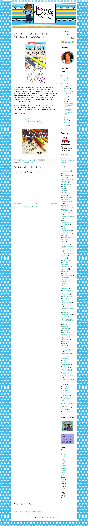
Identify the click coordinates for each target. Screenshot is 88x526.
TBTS (64, 360)
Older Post (53, 204)
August (66, 94)
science (64, 345)
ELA (63, 242)
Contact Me (30, 26)
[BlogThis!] (40, 160)
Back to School (66, 180)
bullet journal (66, 193)
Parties (48, 26)
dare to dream (66, 231)
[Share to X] (41, 160)
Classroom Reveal (67, 213)
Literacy (64, 300)
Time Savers (66, 382)
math (64, 312)
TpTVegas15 (66, 391)
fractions (65, 256)
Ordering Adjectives (65, 327)
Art (19, 162)
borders (64, 186)
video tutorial (66, 393)
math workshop (67, 315)
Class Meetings (67, 197)
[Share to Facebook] (42, 160)
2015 (64, 86)
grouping (65, 269)
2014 (64, 128)
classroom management (66, 206)
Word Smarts (66, 407)
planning (65, 337)
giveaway (65, 264)
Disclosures (40, 26)
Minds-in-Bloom (19, 89)
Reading (64, 341)
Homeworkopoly (67, 275)
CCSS (64, 195)
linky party (65, 298)
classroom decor (67, 202)
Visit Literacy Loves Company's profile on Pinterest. (67, 160)
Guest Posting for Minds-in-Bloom (68, 105)
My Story (21, 26)
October (67, 88)
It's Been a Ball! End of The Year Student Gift (69, 112)
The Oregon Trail (67, 376)
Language (65, 288)
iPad (63, 284)
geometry (65, 260)
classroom (32, 162)
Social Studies (66, 354)
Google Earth (66, 267)
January (66, 125)
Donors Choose (67, 237)
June (65, 99)
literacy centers (67, 303)
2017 (64, 81)
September (68, 91)
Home (14, 26)
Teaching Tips (66, 370)
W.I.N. (64, 401)
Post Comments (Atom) (29, 207)
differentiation (66, 233)
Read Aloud (65, 339)
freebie (64, 258)
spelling (64, 356)
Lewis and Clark (67, 296)
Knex (63, 286)
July (65, 96)
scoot (64, 348)
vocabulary (65, 395)
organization (66, 330)
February (67, 122)
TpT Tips (65, 388)
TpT (63, 384)
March (66, 120)
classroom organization (66, 210)
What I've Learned (68, 403)
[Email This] (39, 160)
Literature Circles (67, 309)
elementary (65, 244)
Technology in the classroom (67, 373)
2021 (64, 75)
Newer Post (17, 204)
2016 (64, 83)
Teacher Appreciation (66, 363)
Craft (63, 226)
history (64, 273)
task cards (65, 358)
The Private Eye (67, 380)
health (64, 271)
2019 (64, 78)
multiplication (66, 317)
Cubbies (64, 228)
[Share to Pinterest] (44, 160)
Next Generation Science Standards (68, 319)
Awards (64, 177)
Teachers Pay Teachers (66, 367)
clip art (64, 220)
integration (65, 278)
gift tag (64, 262)
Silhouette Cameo (67, 350)
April (66, 117)
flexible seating (67, 253)
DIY (63, 235)
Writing (64, 409)
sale (63, 343)
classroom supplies (68, 217)
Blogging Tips (66, 184)
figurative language (68, 250)
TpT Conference (67, 386)
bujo (63, 191)
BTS (63, 188)
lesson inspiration (67, 290)
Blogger (52, 517)
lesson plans (66, 294)
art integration (25, 162)
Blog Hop (65, 182)
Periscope (65, 332)
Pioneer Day (66, 335)
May (65, 101)
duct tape (65, 239)
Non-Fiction (66, 324)
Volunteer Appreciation (66, 398)
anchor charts (66, 171)
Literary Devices (67, 305)
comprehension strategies (67, 223)
